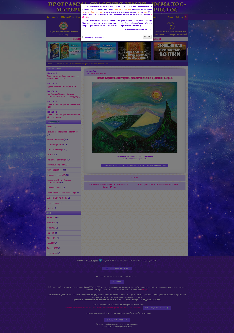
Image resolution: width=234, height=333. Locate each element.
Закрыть (147, 36)
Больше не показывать (94, 37)
